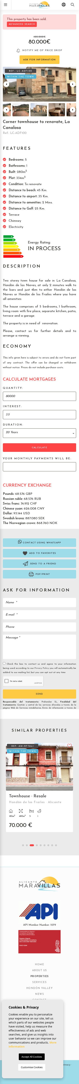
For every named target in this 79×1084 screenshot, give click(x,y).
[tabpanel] (39, 790)
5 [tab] (41, 845)
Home (39, 964)
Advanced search (22, 24)
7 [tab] (48, 845)
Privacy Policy (42, 668)
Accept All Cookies (31, 1056)
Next (72, 84)
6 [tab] (44, 845)
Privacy (66, 1064)
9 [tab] (56, 845)
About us (39, 970)
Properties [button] (39, 976)
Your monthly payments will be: (37, 458)
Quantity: (13, 388)
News (39, 994)
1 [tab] (23, 845)
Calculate (39, 448)
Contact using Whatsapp (42, 543)
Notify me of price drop (41, 50)
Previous (6, 84)
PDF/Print (42, 574)
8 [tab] (52, 845)
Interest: (12, 406)
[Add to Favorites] (70, 745)
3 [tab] (32, 845)
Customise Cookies (32, 1067)
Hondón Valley (39, 988)
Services (39, 982)
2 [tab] (27, 845)
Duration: (13, 424)
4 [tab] (37, 845)
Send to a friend (42, 564)
